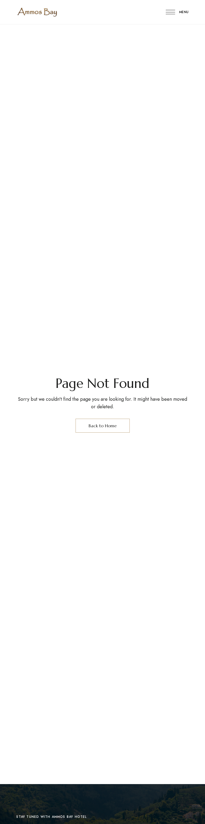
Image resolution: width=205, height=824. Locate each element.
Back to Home (103, 425)
